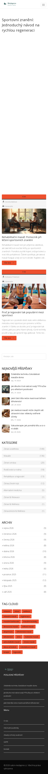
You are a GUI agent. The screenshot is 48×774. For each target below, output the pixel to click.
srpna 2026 (8, 528)
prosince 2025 (9, 574)
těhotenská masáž (24, 632)
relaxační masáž (10, 616)
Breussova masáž (11, 626)
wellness (26, 611)
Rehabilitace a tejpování (24, 476)
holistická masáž (31, 637)
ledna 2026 (8, 568)
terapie (6, 652)
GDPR (6, 742)
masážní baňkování (11, 621)
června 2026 (8, 539)
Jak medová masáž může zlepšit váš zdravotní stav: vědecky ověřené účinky (27, 413)
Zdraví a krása (24, 462)
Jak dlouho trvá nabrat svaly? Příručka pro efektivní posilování (28, 388)
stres (19, 637)
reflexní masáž (28, 626)
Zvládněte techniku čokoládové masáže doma (25, 376)
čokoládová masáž (27, 647)
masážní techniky (30, 621)
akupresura (8, 632)
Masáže (24, 455)
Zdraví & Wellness (24, 504)
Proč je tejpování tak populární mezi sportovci (23, 314)
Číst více (7, 263)
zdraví (17, 611)
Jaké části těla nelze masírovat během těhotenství (28, 400)
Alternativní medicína (24, 490)
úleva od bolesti (10, 647)
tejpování (17, 652)
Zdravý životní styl (24, 483)
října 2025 (7, 586)
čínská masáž (29, 642)
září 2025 (7, 591)
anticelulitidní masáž (12, 642)
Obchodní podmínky (11, 728)
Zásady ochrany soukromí (13, 735)
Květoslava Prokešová (12, 277)
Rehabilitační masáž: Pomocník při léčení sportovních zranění (21, 239)
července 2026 (9, 534)
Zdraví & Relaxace (24, 497)
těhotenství (8, 637)
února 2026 (8, 563)
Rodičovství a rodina (24, 469)
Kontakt (6, 749)
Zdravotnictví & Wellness (24, 511)
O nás (6, 721)
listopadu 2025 (9, 580)
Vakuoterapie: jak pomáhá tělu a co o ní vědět (28, 427)
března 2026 (9, 557)
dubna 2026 (8, 551)
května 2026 (8, 545)
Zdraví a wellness (24, 448)
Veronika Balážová (11, 202)
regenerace (25, 616)
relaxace (7, 611)
